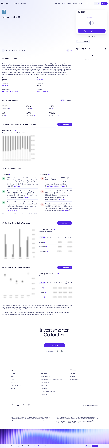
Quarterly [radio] (42, 237)
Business (23, 3)
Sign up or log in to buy (90, 31)
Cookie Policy (38, 446)
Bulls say (5, 174)
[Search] (91, 3)
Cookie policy (44, 388)
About (75, 3)
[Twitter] (18, 405)
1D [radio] (3, 50)
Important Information (47, 373)
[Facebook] (12, 405)
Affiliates (73, 376)
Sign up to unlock (64, 124)
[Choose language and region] (87, 3)
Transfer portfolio (16, 385)
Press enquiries (74, 379)
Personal (16, 3)
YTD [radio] (13, 50)
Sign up (104, 3)
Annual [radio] (49, 237)
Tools (12, 379)
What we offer (59, 3)
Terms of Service (45, 376)
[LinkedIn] (23, 405)
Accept (95, 446)
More (80, 3)
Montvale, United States (10, 91)
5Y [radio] (20, 50)
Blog (12, 376)
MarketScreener (12, 210)
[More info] (105, 48)
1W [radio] (6, 50)
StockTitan (16, 186)
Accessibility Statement (48, 391)
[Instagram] (29, 405)
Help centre (14, 382)
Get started (54, 345)
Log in (97, 3)
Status (13, 388)
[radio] (67, 50)
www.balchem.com (43, 91)
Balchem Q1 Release (60, 186)
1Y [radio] (17, 50)
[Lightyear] (5, 3)
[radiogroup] (14, 50)
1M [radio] (9, 50)
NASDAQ (5, 85)
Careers (72, 373)
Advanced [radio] (69, 100)
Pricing (69, 3)
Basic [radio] (62, 100)
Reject (88, 446)
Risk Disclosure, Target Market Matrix (51, 379)
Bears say (44, 174)
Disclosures (44, 394)
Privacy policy (45, 385)
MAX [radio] (23, 50)
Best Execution (45, 382)
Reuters (26, 197)
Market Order (91, 17)
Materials (40, 80)
